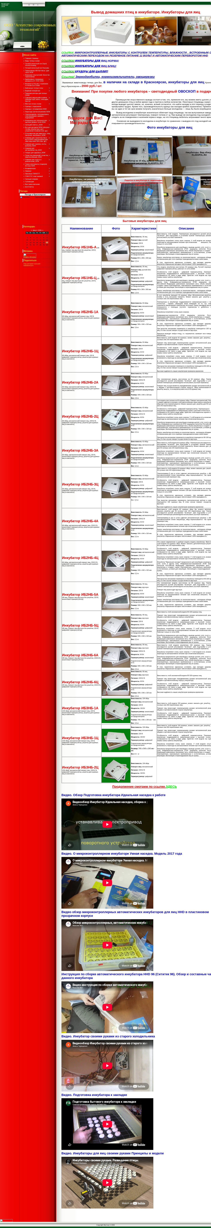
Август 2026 (37, 230)
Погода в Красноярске (35, 194)
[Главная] (29, 5)
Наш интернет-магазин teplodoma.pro (32, 264)
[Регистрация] (33, 5)
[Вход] (37, 5)
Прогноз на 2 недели (42, 197)
